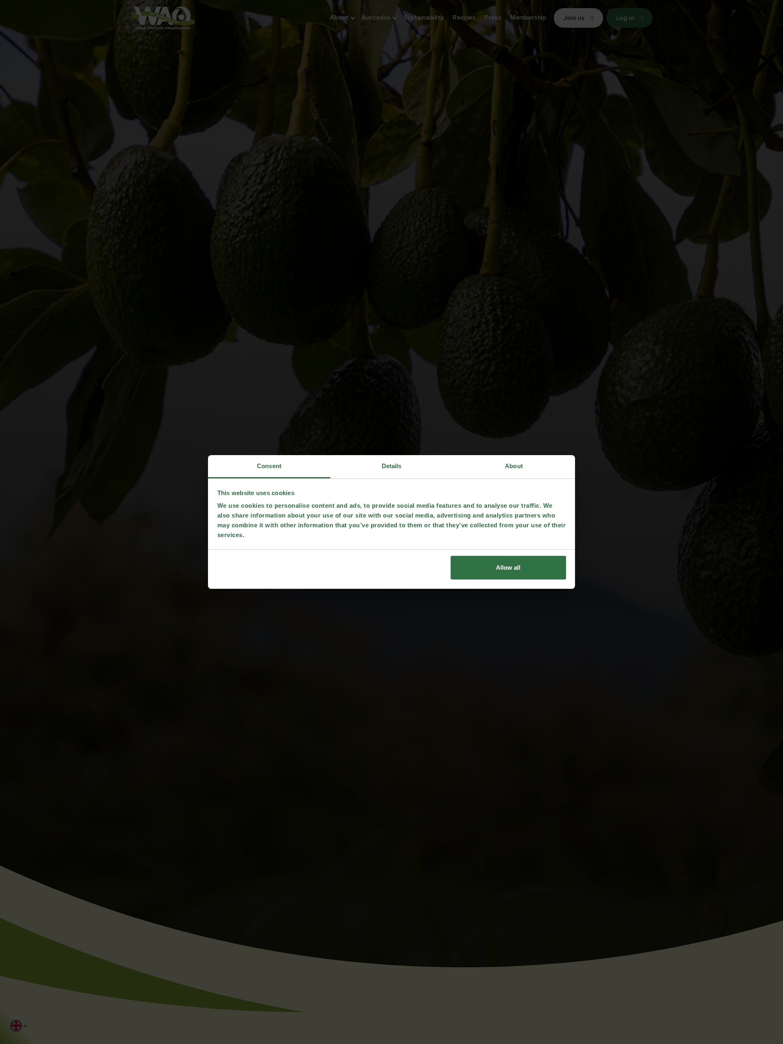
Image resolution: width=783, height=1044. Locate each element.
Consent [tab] (269, 465)
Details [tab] (392, 465)
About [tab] (514, 465)
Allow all (508, 567)
